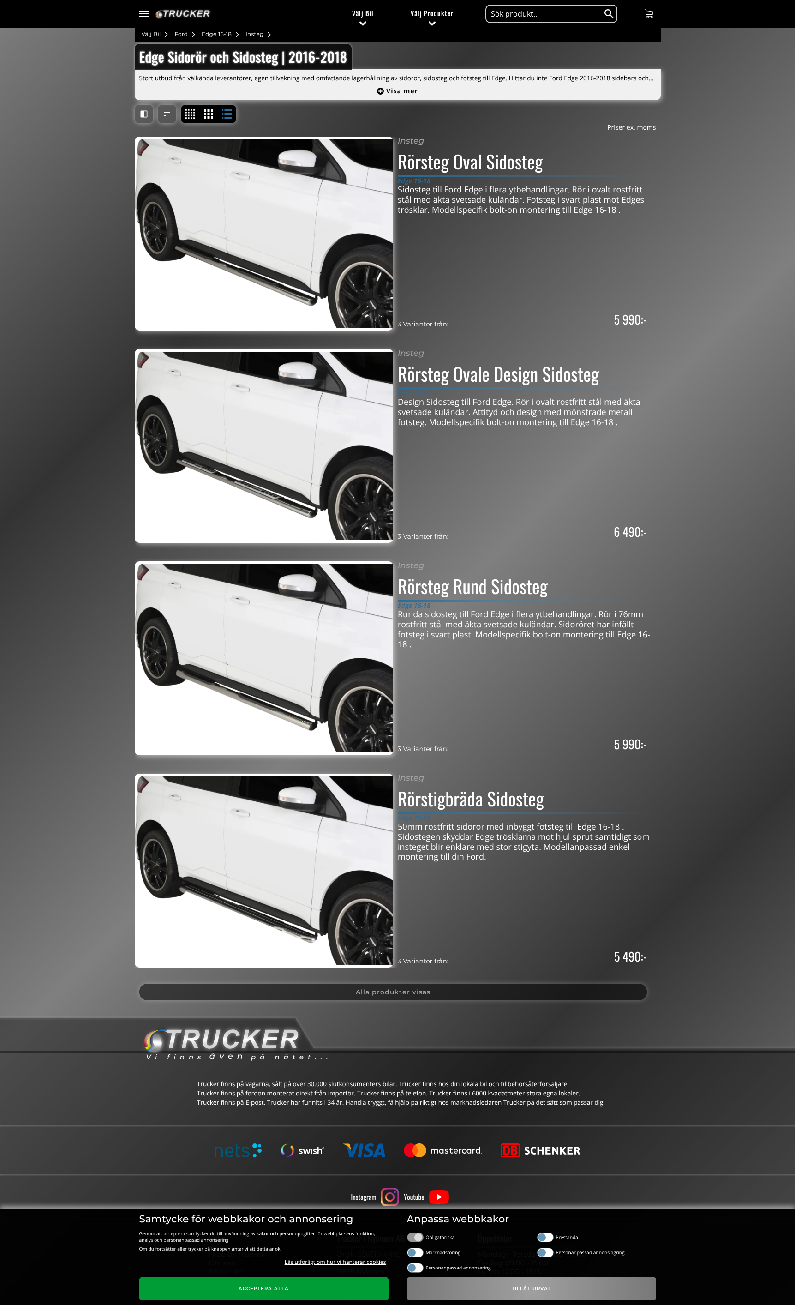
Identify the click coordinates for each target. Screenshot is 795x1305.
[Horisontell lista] (227, 114)
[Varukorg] (650, 13)
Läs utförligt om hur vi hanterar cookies (335, 1262)
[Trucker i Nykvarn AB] (183, 14)
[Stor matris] (208, 114)
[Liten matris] (190, 114)
